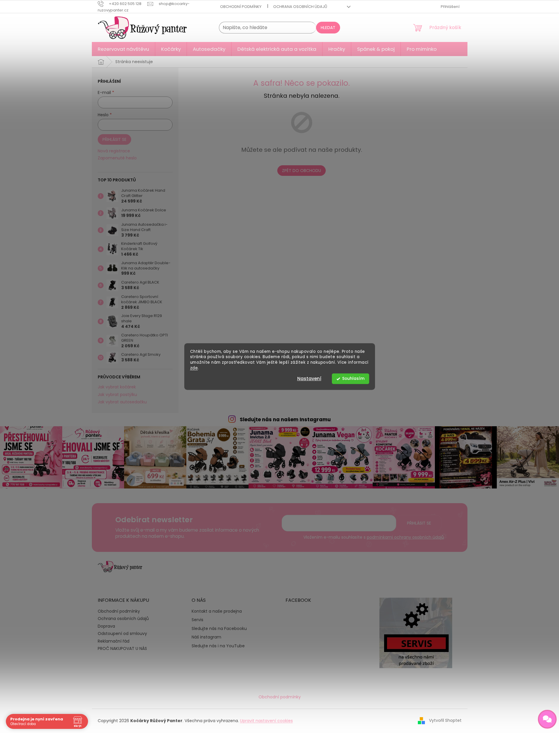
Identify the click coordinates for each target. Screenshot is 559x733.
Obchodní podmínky (240, 6)
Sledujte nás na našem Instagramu (285, 419)
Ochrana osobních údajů (300, 6)
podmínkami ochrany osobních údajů (405, 537)
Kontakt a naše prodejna (217, 611)
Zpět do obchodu (301, 170)
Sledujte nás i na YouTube (218, 646)
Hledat (328, 28)
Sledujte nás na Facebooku (219, 628)
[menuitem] (123, 49)
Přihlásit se (114, 139)
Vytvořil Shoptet (445, 720)
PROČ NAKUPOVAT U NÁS (122, 648)
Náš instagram (206, 637)
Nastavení (309, 378)
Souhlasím (353, 378)
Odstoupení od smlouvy (122, 633)
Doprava (106, 626)
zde (194, 368)
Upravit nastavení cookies (266, 721)
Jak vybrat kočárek (117, 387)
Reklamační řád (113, 641)
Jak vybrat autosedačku (122, 402)
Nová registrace (114, 151)
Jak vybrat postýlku (117, 394)
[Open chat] (547, 719)
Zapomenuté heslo (117, 158)
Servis (197, 620)
